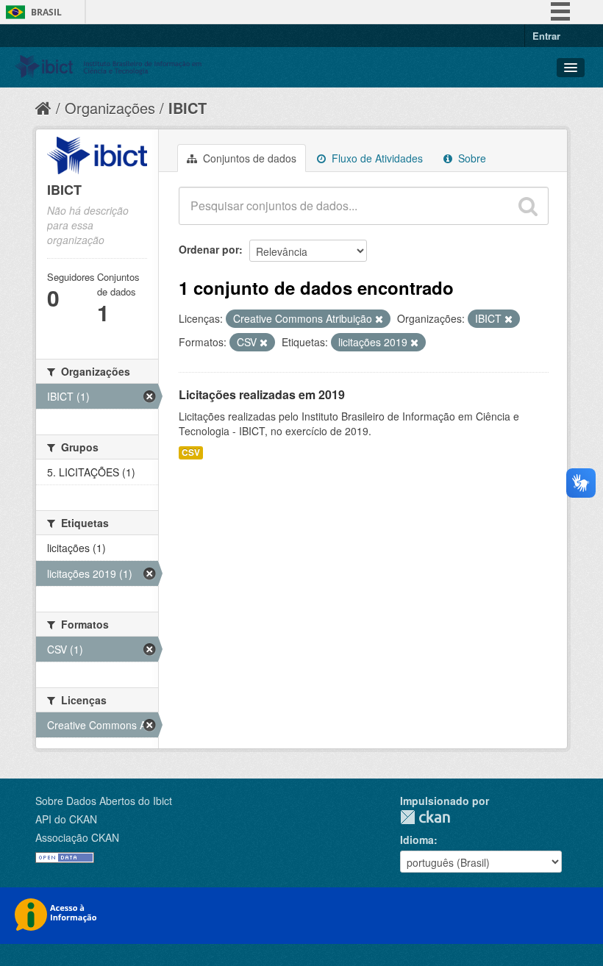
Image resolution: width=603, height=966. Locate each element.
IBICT (187, 107)
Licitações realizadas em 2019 (262, 394)
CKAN (425, 817)
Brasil (46, 12)
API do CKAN (66, 819)
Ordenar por (209, 249)
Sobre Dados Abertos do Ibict (103, 800)
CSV (191, 452)
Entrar (546, 36)
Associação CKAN (77, 837)
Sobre (470, 158)
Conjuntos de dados (248, 158)
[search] (528, 206)
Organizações (110, 107)
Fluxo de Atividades (376, 158)
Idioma (417, 839)
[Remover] (379, 319)
